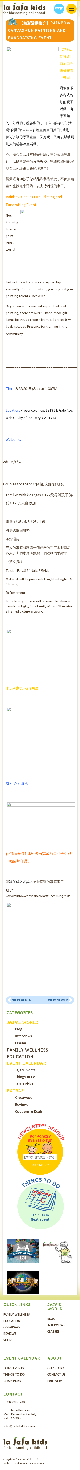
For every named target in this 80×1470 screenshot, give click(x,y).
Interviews (23, 1036)
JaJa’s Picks (24, 1084)
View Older (21, 1000)
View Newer (58, 1000)
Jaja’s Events (25, 1070)
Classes (20, 1043)
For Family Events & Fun (40, 1138)
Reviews (21, 1105)
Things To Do (25, 1077)
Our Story (55, 1368)
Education (20, 1056)
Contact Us (56, 1374)
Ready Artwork (35, 1463)
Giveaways (23, 1098)
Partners (55, 1381)
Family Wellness (27, 1050)
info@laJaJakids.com (19, 1426)
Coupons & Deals (28, 1112)
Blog (18, 1029)
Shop (7, 1340)
